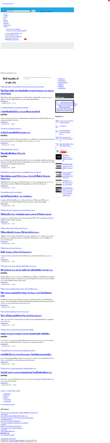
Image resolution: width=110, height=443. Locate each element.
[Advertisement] (55, 60)
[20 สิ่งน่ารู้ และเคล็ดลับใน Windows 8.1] (28, 129)
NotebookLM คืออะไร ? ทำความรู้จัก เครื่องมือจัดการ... (65, 132)
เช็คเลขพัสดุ (19, 36)
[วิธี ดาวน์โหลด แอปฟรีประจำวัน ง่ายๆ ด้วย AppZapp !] (28, 312)
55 (9, 390)
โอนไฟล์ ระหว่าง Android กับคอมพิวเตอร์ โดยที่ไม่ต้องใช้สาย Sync (26, 372)
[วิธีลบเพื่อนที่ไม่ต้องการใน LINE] (28, 149)
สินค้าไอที (6, 21)
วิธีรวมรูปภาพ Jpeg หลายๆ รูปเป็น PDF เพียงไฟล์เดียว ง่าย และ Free (27, 270)
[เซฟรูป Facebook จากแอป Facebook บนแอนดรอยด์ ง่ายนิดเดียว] (28, 330)
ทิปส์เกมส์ (60, 84)
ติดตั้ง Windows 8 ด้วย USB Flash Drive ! (16, 252)
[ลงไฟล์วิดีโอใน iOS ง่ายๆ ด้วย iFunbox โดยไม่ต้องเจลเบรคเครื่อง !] (28, 351)
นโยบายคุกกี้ (31, 437)
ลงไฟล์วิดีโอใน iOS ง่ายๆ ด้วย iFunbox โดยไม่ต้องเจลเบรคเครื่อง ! (26, 354)
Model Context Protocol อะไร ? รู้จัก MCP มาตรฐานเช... (65, 139)
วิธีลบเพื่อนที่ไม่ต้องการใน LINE (13, 153)
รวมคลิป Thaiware (7, 25)
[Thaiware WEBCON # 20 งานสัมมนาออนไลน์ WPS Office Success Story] (59, 176)
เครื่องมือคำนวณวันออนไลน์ (13, 39)
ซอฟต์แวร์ (18, 29)
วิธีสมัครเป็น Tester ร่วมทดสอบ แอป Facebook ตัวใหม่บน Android (26, 214)
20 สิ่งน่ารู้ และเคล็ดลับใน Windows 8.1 (15, 133)
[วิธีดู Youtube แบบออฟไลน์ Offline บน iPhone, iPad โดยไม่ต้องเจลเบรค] (28, 289)
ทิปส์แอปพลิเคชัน (62, 82)
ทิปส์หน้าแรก (61, 79)
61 (16, 390)
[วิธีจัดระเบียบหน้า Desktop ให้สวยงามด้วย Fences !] (28, 228)
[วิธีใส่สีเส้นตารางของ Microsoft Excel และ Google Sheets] (59, 184)
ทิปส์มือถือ (61, 86)
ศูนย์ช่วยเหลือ (7, 394)
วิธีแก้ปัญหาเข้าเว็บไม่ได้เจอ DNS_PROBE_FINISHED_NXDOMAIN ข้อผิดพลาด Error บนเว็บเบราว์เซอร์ (65, 109)
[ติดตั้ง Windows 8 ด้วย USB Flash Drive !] (28, 248)
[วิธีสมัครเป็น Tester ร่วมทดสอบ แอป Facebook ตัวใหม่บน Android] (28, 210)
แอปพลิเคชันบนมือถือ (21, 30)
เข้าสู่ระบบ (48, 11)
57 (12, 390)
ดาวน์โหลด (6, 15)
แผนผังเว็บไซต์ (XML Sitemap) (8, 438)
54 (8, 390)
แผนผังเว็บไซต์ (7, 401)
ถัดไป (18, 390)
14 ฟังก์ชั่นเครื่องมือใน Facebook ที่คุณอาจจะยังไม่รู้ (20, 112)
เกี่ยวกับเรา (6, 395)
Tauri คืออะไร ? (63, 126)
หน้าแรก (5, 14)
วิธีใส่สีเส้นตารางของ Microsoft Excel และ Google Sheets (67, 182)
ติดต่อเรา (6, 397)
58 (13, 390)
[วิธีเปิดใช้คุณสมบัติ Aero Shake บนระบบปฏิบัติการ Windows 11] (59, 168)
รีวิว (4, 18)
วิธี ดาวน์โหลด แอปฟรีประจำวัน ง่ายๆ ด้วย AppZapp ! (21, 316)
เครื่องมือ (5, 26)
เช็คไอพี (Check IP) (14, 34)
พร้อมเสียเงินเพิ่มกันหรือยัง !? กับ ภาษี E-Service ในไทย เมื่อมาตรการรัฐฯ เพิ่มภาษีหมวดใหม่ (67, 191)
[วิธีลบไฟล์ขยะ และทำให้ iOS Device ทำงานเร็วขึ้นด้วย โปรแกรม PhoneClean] (28, 172)
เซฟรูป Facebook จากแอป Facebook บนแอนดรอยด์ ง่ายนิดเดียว (25, 334)
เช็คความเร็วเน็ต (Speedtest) (16, 33)
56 (11, 390)
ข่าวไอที (5, 17)
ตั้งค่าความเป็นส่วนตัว (6, 437)
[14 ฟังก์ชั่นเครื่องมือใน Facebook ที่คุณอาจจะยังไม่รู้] (28, 108)
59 (14, 390)
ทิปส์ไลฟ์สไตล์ (62, 88)
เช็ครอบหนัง (6, 23)
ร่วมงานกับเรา (7, 399)
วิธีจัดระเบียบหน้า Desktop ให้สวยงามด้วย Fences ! (20, 232)
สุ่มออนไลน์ (15, 38)
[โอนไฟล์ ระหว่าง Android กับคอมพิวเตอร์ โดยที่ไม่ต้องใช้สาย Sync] (28, 368)
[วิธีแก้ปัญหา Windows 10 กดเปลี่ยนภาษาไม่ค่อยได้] (59, 159)
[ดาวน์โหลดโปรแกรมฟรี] (7, 3)
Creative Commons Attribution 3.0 (18, 440)
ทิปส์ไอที (5, 20)
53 (7, 390)
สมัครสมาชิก (43, 11)
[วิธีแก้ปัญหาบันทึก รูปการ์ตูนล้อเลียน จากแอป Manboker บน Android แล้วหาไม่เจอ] (28, 87)
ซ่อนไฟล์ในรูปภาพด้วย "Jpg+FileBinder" (17, 196)
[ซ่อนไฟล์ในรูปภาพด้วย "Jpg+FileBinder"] (28, 192)
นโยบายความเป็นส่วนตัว (19, 437)
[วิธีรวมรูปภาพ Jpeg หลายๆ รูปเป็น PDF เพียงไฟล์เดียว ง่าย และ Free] (28, 266)
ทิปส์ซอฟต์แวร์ (4, 101)
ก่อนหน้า (3, 390)
